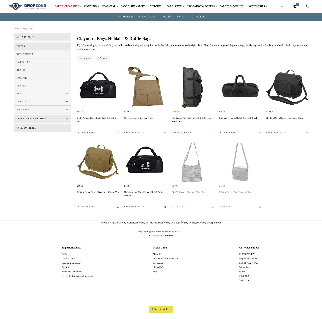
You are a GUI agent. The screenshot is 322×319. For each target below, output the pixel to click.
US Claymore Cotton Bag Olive (138, 118)
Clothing (90, 6)
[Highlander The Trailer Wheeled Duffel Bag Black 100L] (192, 88)
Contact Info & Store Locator (166, 258)
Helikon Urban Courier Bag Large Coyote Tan (98, 192)
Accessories (256, 6)
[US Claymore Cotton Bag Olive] (145, 88)
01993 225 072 (247, 254)
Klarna (167, 17)
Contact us (198, 17)
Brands (181, 17)
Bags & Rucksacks (133, 6)
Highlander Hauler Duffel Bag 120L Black (238, 118)
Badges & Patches (231, 6)
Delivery (66, 254)
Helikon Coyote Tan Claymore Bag (235, 192)
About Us (157, 254)
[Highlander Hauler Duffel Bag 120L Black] (240, 88)
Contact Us (244, 280)
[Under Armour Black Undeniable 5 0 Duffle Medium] (145, 162)
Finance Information (71, 263)
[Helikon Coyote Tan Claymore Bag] (240, 162)
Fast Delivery (125, 17)
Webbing (156, 6)
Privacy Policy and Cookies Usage (77, 276)
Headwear (109, 6)
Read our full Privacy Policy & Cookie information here (161, 301)
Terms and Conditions (72, 271)
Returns (65, 267)
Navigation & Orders (201, 6)
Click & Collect (148, 17)
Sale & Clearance (67, 6)
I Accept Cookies (161, 309)
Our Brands (158, 263)
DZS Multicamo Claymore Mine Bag (188, 192)
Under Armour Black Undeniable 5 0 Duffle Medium (144, 194)
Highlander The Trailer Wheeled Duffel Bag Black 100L (191, 120)
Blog (155, 271)
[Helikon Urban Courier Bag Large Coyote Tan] (98, 162)
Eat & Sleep (174, 6)
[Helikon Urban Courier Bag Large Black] (287, 88)
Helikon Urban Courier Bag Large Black (284, 118)
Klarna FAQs (158, 267)
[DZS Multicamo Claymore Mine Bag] (192, 162)
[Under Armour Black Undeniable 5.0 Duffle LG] (98, 88)
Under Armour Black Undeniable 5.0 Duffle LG (96, 120)
